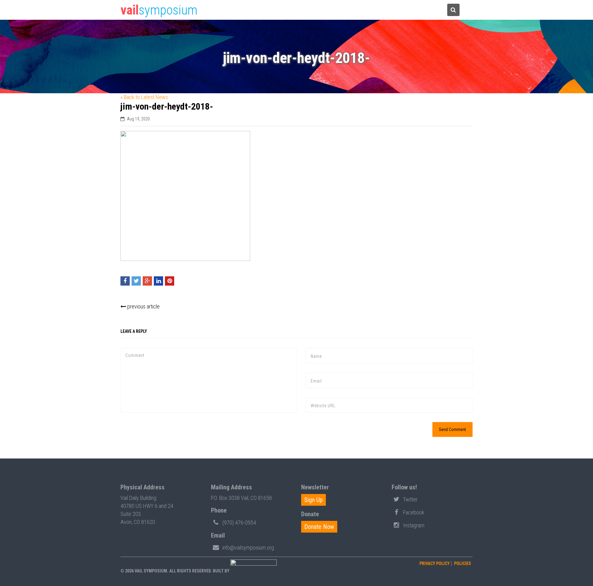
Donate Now (319, 526)
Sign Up (313, 500)
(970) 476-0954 (239, 522)
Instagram (413, 525)
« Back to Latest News (144, 97)
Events (293, 10)
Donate (395, 10)
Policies (462, 563)
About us (425, 10)
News (319, 10)
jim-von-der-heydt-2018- (166, 106)
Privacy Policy (434, 563)
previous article (143, 306)
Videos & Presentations (356, 10)
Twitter (410, 499)
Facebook (413, 512)
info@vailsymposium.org (248, 547)
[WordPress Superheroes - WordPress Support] (253, 570)
